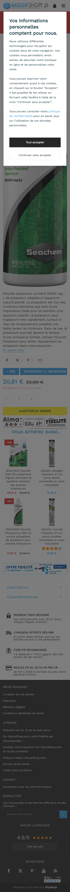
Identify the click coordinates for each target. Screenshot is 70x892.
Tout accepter (35, 142)
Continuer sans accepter (35, 155)
